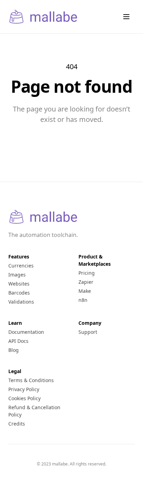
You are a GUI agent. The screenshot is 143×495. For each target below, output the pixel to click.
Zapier (85, 282)
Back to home (71, 129)
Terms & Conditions (31, 380)
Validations (21, 301)
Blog (13, 350)
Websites (19, 283)
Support (87, 332)
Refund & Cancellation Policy (34, 411)
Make (84, 291)
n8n (82, 300)
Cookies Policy (24, 398)
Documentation (26, 332)
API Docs (18, 341)
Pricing (86, 273)
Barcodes (19, 292)
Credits (16, 423)
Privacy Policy (23, 389)
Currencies (21, 265)
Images (17, 274)
